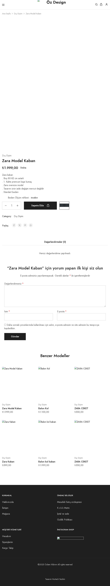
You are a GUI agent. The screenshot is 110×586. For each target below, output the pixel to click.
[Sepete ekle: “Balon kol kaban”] (66, 423)
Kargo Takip (7, 548)
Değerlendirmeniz (13, 283)
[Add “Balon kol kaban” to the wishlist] (66, 434)
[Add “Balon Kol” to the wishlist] (66, 381)
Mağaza (6, 513)
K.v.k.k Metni (63, 508)
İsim (7, 311)
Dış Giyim (18, 13)
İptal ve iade (63, 513)
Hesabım (6, 536)
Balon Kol (43, 408)
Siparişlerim (7, 542)
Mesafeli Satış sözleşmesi (69, 502)
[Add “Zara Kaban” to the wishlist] (30, 434)
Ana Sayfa (6, 13)
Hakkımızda (8, 502)
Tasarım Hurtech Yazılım (55, 579)
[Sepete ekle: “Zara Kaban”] (30, 423)
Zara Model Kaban (12, 408)
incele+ (34, 197)
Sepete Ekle (37, 205)
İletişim (5, 508)
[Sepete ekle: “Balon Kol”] (66, 370)
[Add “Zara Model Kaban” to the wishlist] (64, 205)
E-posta (61, 311)
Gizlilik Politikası (64, 519)
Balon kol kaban (46, 461)
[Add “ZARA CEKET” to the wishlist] (102, 381)
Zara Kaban (8, 461)
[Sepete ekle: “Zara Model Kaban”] (30, 370)
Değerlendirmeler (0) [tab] (55, 242)
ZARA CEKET (81, 408)
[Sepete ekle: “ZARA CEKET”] (102, 370)
